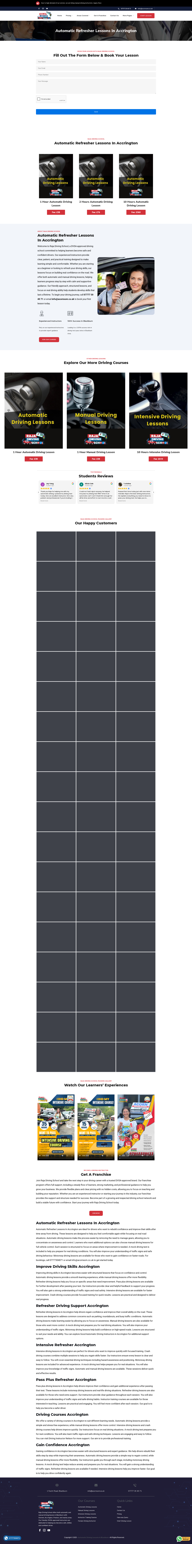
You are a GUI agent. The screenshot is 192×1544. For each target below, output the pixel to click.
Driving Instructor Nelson (61, 1438)
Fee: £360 (136, 212)
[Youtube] (47, 8)
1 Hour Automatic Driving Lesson (33, 452)
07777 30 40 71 (135, 1491)
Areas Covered (82, 16)
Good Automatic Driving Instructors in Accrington (104, 1334)
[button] (153, 492)
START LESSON (146, 16)
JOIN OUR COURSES (49, 340)
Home (59, 16)
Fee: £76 (96, 212)
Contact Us (114, 16)
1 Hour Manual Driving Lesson (96, 452)
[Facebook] (39, 8)
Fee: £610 (158, 459)
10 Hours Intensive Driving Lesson (158, 452)
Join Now (96, 1213)
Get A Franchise (100, 16)
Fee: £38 (56, 212)
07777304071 (56, 1260)
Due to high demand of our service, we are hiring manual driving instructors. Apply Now (71, 3)
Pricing (68, 16)
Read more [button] (44, 501)
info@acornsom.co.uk (63, 299)
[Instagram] (43, 8)
